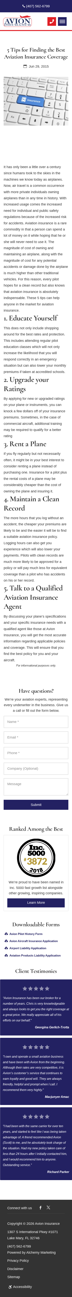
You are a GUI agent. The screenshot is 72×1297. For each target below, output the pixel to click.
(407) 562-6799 (37, 6)
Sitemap (13, 1277)
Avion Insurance (47, 1224)
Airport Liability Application (27, 948)
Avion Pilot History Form (25, 934)
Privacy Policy (18, 1261)
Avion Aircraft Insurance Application (33, 941)
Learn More (36, 903)
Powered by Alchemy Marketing (31, 1252)
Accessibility (22, 1287)
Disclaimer (15, 1269)
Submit (36, 805)
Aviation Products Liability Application (35, 955)
